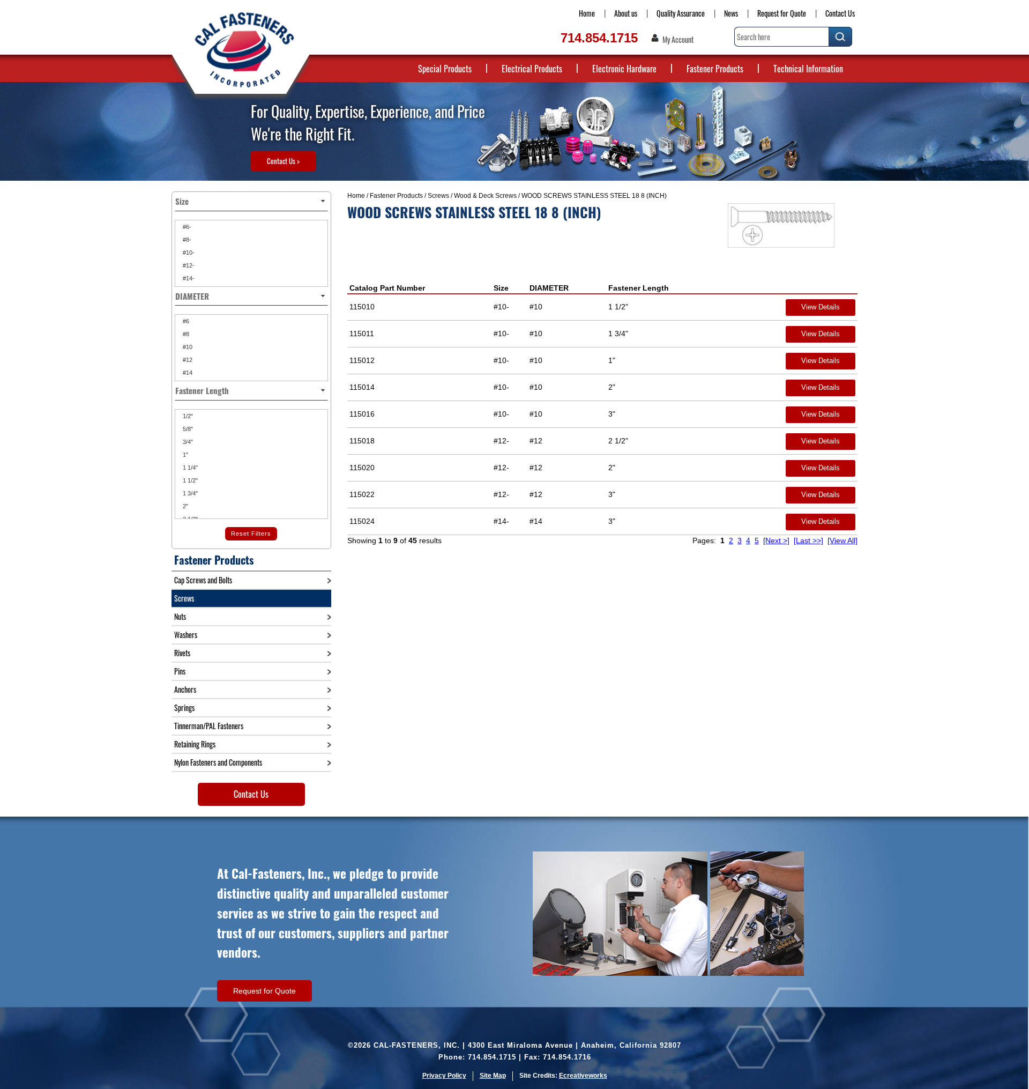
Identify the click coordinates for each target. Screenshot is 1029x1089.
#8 (185, 334)
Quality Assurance (681, 13)
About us (625, 13)
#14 (186, 372)
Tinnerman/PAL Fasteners (208, 725)
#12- (188, 265)
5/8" (187, 429)
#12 (186, 360)
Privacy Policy (444, 1075)
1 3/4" (189, 493)
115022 (362, 494)
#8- (186, 239)
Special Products (445, 68)
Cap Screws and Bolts (203, 580)
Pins (179, 671)
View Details (820, 307)
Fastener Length (638, 288)
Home (587, 13)
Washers (185, 634)
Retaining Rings (194, 744)
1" (184, 454)
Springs (184, 707)
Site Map (493, 1075)
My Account (678, 39)
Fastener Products (715, 68)
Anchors (185, 689)
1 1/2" (189, 480)
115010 (362, 306)
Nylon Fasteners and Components (218, 762)
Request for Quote (781, 13)
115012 (362, 360)
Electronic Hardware (624, 68)
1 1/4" (189, 467)
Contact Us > (283, 160)
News (731, 13)
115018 (362, 440)
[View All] (842, 540)
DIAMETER (549, 288)
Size (501, 288)
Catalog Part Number (387, 288)
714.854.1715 (599, 38)
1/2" (187, 416)
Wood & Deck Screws (485, 195)
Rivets (182, 652)
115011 (361, 333)
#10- (188, 252)
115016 (362, 414)
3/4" (187, 442)
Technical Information (808, 68)
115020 (362, 467)
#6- (186, 227)
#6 (185, 321)
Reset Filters (251, 533)
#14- (188, 278)
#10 (186, 347)
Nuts (180, 616)
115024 (362, 521)
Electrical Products (532, 68)
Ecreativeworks (583, 1075)
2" (184, 506)
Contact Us (840, 13)
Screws (438, 195)
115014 (362, 387)
